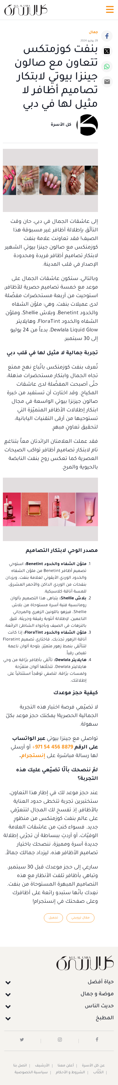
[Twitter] (107, 51)
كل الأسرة (61, 125)
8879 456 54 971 (54, 747)
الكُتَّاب (98, 1073)
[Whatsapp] (107, 66)
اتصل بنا (20, 1066)
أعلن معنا (66, 1066)
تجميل (53, 918)
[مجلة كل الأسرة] (59, 963)
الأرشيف (42, 1066)
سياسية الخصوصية (31, 1073)
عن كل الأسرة (93, 1066)
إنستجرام (33, 756)
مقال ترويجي (80, 918)
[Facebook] (107, 36)
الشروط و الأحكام (70, 1073)
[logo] (25, 10)
